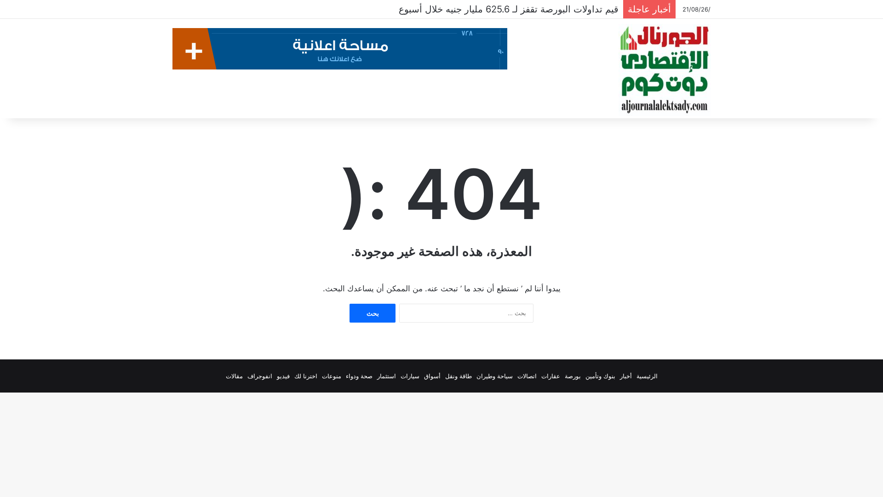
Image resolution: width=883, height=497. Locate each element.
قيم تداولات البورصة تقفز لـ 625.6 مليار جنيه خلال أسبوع (509, 9)
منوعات (331, 376)
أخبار (626, 376)
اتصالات (527, 376)
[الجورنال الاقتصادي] (665, 70)
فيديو (283, 376)
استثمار (386, 376)
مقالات (234, 376)
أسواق (432, 376)
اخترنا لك (305, 376)
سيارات (410, 376)
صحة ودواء (359, 376)
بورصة (573, 376)
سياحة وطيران (494, 376)
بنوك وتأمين (600, 376)
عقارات (550, 376)
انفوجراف (259, 376)
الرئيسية (647, 376)
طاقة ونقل (458, 376)
